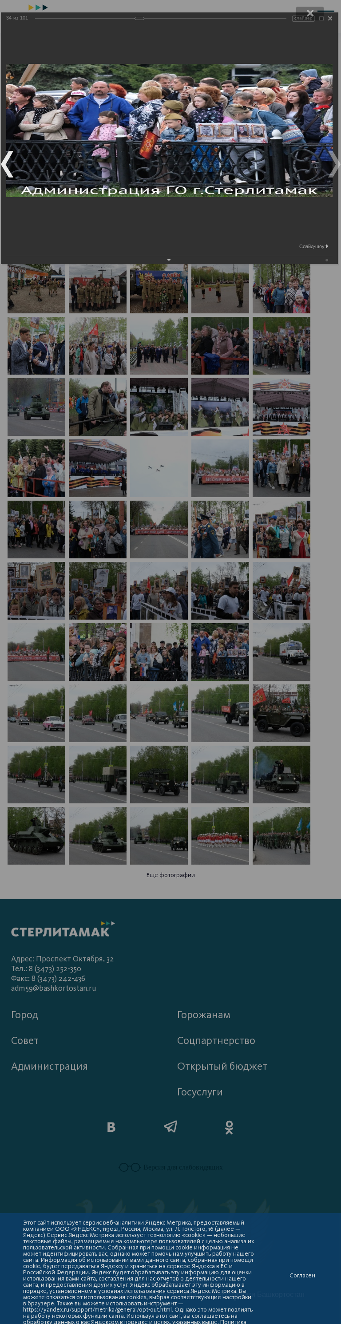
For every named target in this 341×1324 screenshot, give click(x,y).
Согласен (302, 1275)
